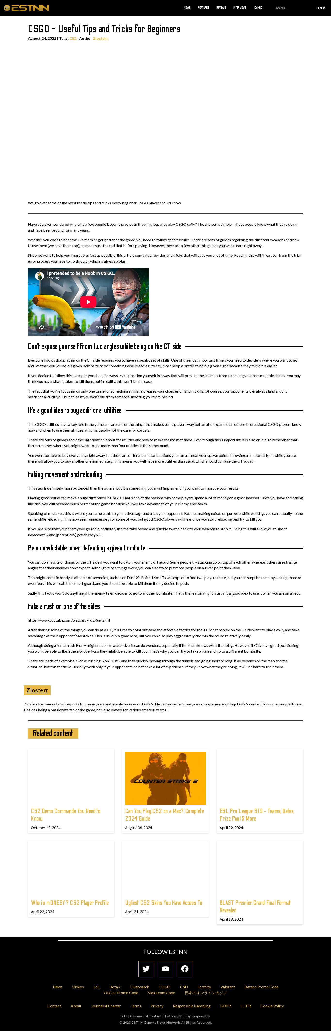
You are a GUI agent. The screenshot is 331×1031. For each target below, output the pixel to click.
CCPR (246, 1005)
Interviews (240, 7)
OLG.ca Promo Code (121, 992)
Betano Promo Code (261, 986)
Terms (136, 1005)
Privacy (157, 1005)
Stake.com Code (161, 992)
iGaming (258, 7)
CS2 (72, 38)
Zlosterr (100, 38)
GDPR (225, 1005)
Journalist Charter (106, 1005)
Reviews (221, 7)
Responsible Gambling (192, 1005)
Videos (78, 986)
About (76, 1005)
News (187, 7)
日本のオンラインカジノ (206, 992)
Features (203, 7)
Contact (54, 1005)
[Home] (26, 8)
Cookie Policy (272, 1005)
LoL (97, 986)
